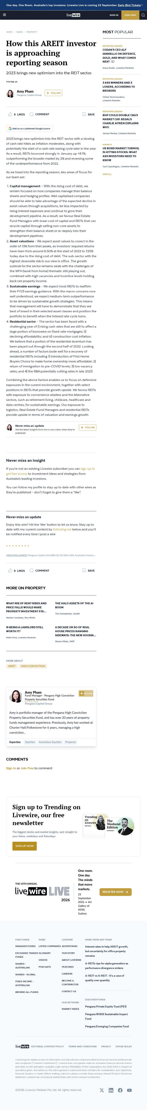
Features (68, 966)
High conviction (33, 666)
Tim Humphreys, (63, 613)
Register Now (113, 892)
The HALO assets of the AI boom (74, 605)
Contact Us (69, 991)
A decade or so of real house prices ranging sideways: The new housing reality (75, 631)
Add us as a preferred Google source (31, 128)
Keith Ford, (11, 637)
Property (31, 32)
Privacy (106, 1046)
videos (43, 959)
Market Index (70, 1008)
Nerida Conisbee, (15, 617)
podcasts (45, 966)
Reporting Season (112, 46)
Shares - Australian (22, 965)
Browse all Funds (26, 992)
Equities (30, 742)
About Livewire (71, 959)
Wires (19, 32)
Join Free (130, 15)
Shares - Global (25, 974)
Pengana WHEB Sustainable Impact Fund (106, 1016)
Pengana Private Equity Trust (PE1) (106, 1006)
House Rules (124, 1046)
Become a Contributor (70, 982)
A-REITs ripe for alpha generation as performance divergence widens (106, 966)
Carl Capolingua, (111, 166)
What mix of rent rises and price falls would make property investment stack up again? (26, 607)
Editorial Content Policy (47, 1046)
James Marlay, (110, 133)
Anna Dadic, (109, 67)
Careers (67, 973)
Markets (107, 144)
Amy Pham (25, 91)
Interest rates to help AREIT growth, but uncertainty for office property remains (106, 951)
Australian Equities (50, 742)
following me (62, 529)
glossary (45, 953)
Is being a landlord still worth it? (24, 629)
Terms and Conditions (83, 1046)
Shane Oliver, (62, 641)
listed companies (50, 946)
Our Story (68, 953)
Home (9, 32)
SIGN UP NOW (25, 846)
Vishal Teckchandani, (114, 96)
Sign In (114, 15)
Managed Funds (25, 946)
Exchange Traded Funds (26, 955)
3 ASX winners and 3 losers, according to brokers (119, 86)
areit (12, 666)
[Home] (73, 15)
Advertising (69, 946)
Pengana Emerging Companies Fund (107, 1026)
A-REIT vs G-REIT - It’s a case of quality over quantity (104, 978)
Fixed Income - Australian (24, 983)
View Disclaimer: (16, 555)
